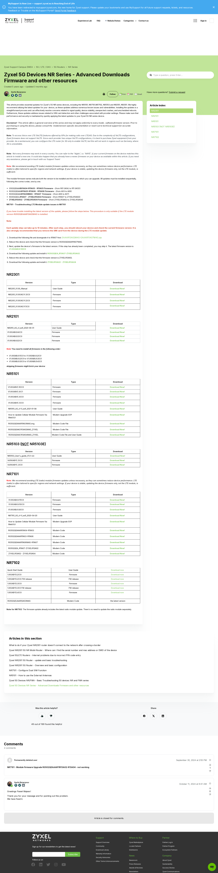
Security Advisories (103, 857)
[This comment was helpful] (210, 765)
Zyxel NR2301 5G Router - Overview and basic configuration (38, 665)
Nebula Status (113, 21)
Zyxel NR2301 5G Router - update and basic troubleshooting (38, 660)
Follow (113, 94)
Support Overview (102, 842)
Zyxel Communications (171, 871)
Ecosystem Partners (169, 850)
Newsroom (133, 860)
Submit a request (177, 92)
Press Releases (135, 864)
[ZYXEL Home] (41, 837)
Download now (117, 570)
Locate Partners (135, 846)
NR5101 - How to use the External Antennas (30, 675)
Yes (42, 716)
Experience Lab (85, 21)
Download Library (102, 850)
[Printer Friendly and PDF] (130, 94)
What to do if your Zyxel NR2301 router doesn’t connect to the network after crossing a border (55, 645)
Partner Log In (167, 842)
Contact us (144, 21)
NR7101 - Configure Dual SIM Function (28, 670)
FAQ (98, 21)
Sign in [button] (203, 21)
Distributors (133, 850)
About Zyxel (166, 860)
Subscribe (73, 854)
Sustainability (167, 864)
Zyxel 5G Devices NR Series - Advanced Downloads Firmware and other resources (49, 685)
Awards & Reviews (136, 868)
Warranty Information (103, 854)
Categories (129, 21)
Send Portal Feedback (65, 10)
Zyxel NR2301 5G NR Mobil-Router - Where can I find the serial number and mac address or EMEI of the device (63, 650)
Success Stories (168, 868)
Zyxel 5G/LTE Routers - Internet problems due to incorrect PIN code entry (45, 655)
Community (100, 846)
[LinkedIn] (162, 715)
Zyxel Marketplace (136, 842)
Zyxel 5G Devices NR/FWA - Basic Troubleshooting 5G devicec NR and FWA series (49, 680)
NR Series (73, 67)
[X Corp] (153, 715)
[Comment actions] (210, 760)
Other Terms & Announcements (107, 861)
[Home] (19, 20)
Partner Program (168, 846)
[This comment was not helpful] (210, 771)
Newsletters (133, 871)
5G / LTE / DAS (43, 67)
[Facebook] (144, 715)
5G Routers (59, 67)
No (51, 716)
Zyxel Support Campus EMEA (18, 67)
